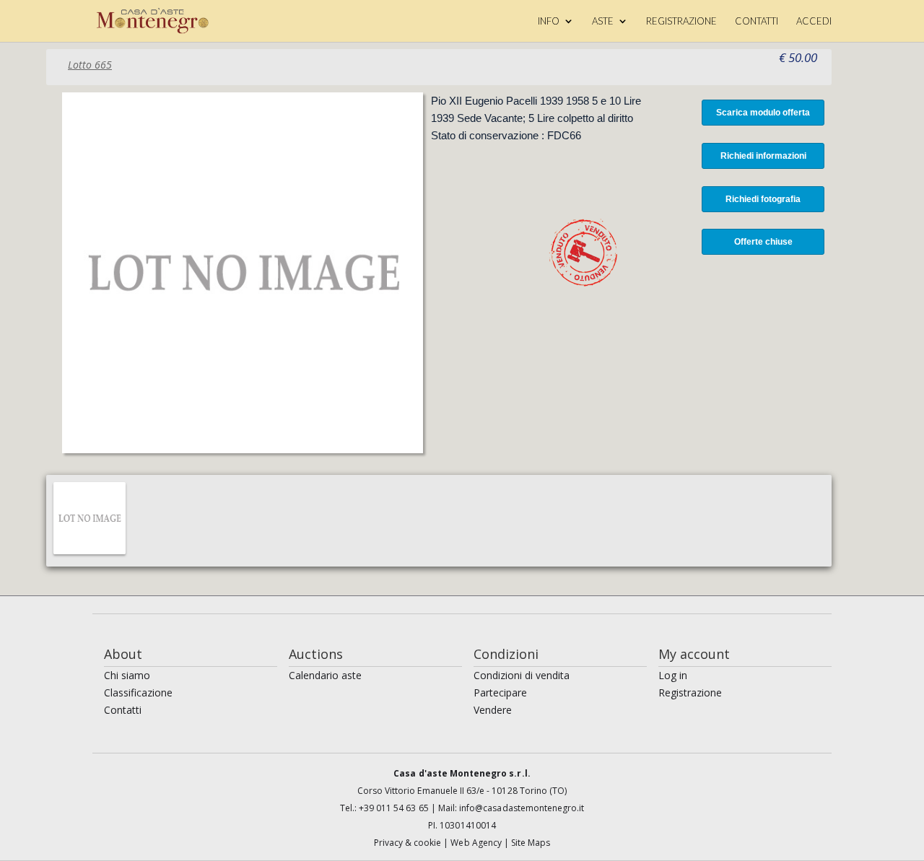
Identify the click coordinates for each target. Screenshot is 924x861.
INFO (548, 21)
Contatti (122, 710)
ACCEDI (814, 21)
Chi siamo (127, 675)
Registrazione (690, 692)
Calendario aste (325, 675)
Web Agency (477, 842)
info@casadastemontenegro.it (521, 808)
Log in (672, 675)
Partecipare (500, 692)
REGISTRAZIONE (681, 21)
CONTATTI (756, 21)
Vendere (493, 710)
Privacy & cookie (409, 842)
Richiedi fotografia (763, 199)
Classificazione (138, 692)
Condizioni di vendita (522, 675)
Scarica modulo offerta (763, 113)
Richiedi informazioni (763, 156)
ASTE (603, 21)
